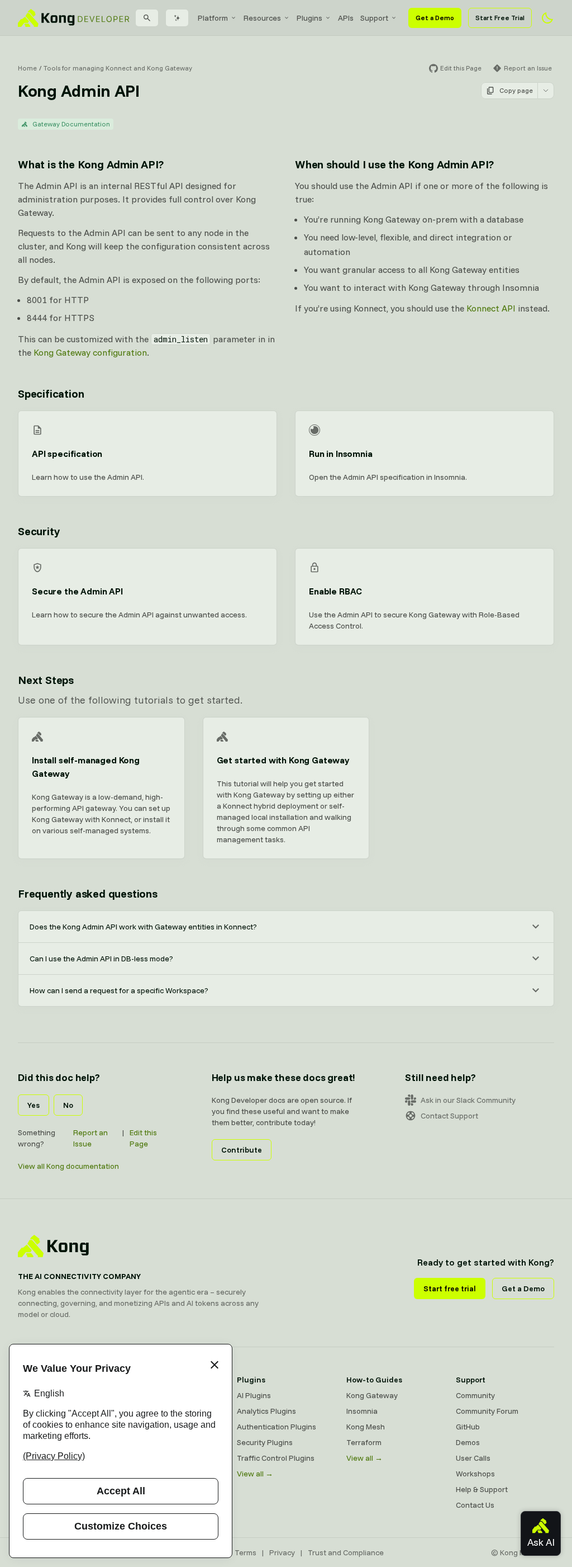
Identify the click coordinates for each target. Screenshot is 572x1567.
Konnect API (491, 308)
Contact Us (475, 1505)
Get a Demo (435, 17)
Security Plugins (265, 1442)
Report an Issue (90, 1138)
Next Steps (46, 680)
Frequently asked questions (88, 893)
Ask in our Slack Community (468, 1100)
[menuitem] (217, 17)
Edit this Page (143, 1138)
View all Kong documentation (68, 1166)
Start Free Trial (500, 17)
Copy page (516, 90)
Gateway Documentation (71, 124)
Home (27, 68)
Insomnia (362, 1411)
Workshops (475, 1474)
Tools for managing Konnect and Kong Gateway (118, 68)
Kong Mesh (365, 1427)
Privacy (282, 1552)
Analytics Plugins (266, 1411)
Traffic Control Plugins (275, 1458)
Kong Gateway (372, 1395)
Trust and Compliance (346, 1552)
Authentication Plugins (276, 1427)
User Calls (473, 1458)
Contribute (241, 1150)
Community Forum (487, 1411)
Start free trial (449, 1288)
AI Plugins (254, 1395)
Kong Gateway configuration (90, 352)
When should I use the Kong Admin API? (394, 164)
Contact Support (449, 1116)
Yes (33, 1105)
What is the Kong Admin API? (91, 164)
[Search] (147, 18)
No (68, 1105)
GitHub (468, 1427)
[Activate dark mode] (547, 18)
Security (39, 531)
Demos (468, 1442)
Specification (51, 393)
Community (475, 1395)
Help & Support (482, 1489)
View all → (255, 1474)
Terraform (364, 1442)
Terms (245, 1552)
